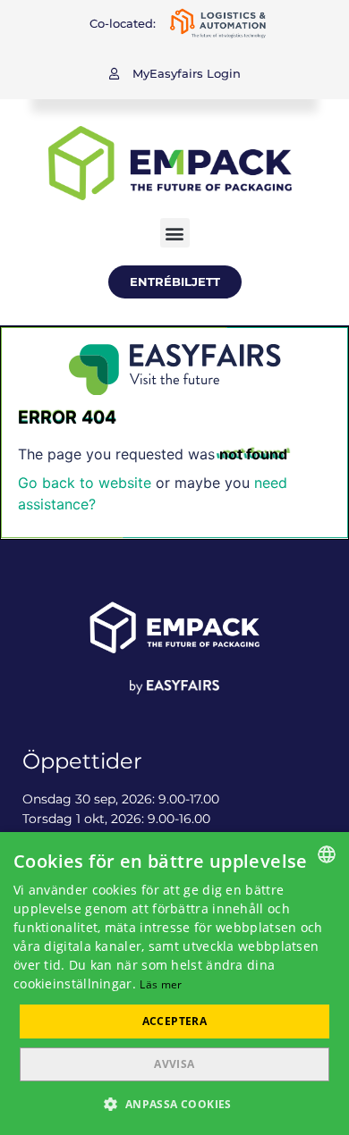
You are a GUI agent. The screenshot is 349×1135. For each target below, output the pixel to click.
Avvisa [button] (174, 1064)
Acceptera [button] (175, 1021)
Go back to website (84, 483)
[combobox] (327, 854)
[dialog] (174, 983)
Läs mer (161, 984)
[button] (175, 73)
